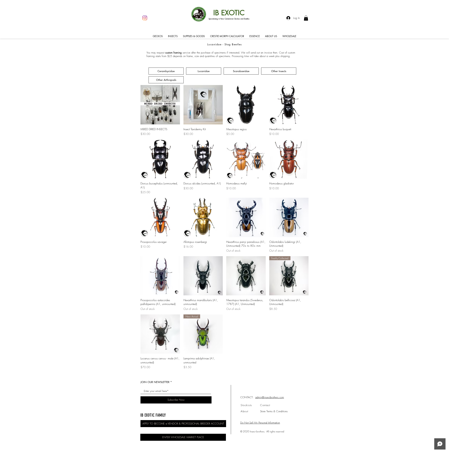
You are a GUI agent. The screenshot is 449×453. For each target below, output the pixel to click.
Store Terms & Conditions (274, 411)
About (244, 411)
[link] (306, 18)
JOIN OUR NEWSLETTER (154, 382)
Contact (265, 405)
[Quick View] (160, 104)
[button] (157, 36)
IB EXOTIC (229, 12)
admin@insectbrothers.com (269, 397)
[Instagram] (144, 18)
